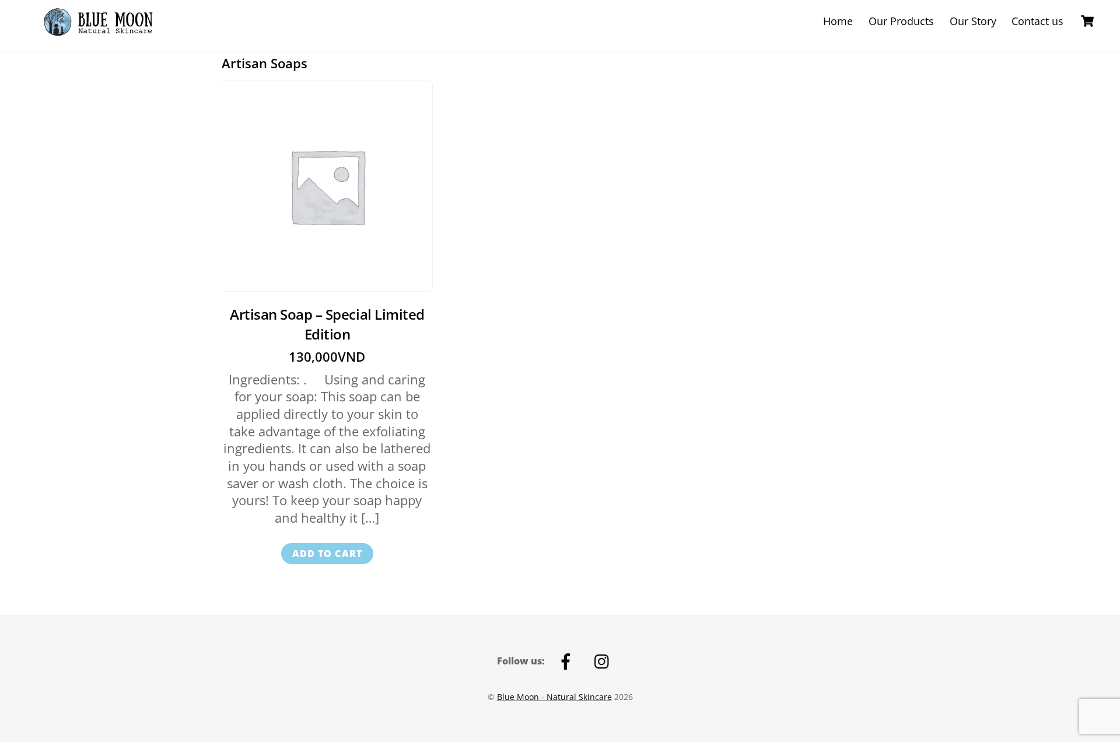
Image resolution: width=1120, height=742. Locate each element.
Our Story (973, 21)
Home (838, 21)
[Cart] (1087, 21)
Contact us (1037, 21)
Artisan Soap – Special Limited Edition (327, 324)
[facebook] (568, 660)
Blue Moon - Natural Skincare (554, 696)
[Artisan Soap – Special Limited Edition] (327, 186)
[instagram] (605, 660)
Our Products (901, 21)
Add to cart (327, 553)
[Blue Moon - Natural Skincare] (103, 34)
